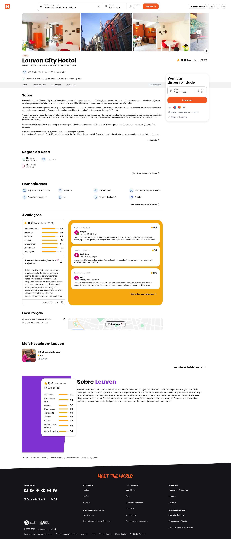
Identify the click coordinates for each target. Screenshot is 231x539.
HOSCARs (130, 509)
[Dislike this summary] (62, 302)
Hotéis (85, 496)
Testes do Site (105, 534)
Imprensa (172, 496)
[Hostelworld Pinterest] (49, 490)
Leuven (25, 65)
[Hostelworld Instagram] (37, 490)
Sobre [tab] (24, 85)
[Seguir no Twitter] (32, 490)
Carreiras (172, 502)
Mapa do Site (120, 534)
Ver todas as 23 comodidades (52, 72)
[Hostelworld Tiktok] (55, 490)
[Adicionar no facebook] (26, 490)
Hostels (86, 490)
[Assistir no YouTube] (43, 490)
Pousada (86, 502)
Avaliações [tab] (71, 85)
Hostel (25, 56)
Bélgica (33, 65)
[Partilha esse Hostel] (206, 50)
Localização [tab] (56, 85)
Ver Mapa (42, 65)
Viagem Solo (131, 515)
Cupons (84, 534)
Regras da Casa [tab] (39, 85)
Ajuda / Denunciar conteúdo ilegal (97, 521)
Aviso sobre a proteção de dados (38, 534)
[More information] (61, 261)
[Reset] (99, 6)
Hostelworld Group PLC (178, 490)
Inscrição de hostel (176, 515)
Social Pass (130, 490)
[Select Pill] (218, 6)
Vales (93, 534)
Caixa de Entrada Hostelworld (181, 527)
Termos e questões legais (66, 534)
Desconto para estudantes (137, 521)
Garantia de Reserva (134, 502)
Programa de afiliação (178, 521)
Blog (128, 496)
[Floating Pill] (198, 32)
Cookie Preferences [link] (138, 534)
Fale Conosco (88, 515)
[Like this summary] (56, 302)
